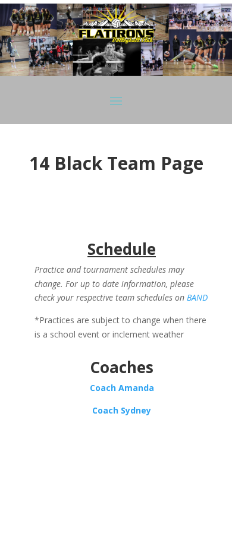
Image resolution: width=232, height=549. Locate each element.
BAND (197, 297)
